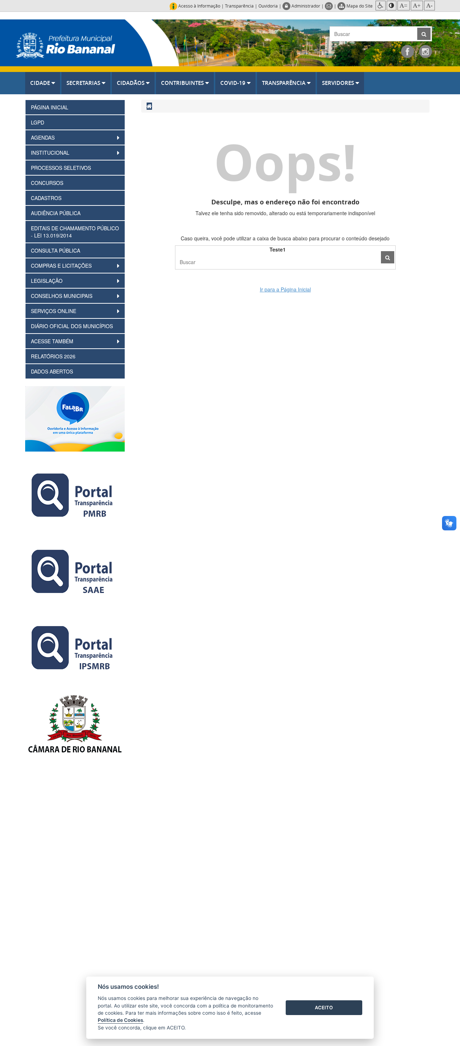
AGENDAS (43, 137)
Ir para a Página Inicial (285, 289)
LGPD (37, 122)
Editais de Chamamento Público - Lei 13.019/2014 (75, 232)
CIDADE (40, 83)
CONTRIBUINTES (183, 83)
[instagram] (425, 51)
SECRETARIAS (84, 83)
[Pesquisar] (424, 34)
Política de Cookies (120, 1020)
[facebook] (407, 51)
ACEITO (324, 1007)
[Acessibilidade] (381, 5)
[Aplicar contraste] (391, 5)
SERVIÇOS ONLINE (54, 310)
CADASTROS (46, 197)
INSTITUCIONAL (51, 152)
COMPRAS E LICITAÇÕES (62, 265)
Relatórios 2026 (53, 356)
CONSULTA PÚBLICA (55, 250)
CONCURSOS (47, 182)
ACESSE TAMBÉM (53, 341)
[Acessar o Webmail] (329, 6)
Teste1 (278, 249)
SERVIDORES (338, 83)
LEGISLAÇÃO (47, 280)
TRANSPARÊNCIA (284, 83)
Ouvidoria (268, 6)
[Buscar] (387, 257)
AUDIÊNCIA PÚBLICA (55, 213)
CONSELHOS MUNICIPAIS (62, 295)
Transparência (239, 6)
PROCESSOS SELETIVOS (61, 167)
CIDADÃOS (131, 83)
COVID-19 (233, 83)
